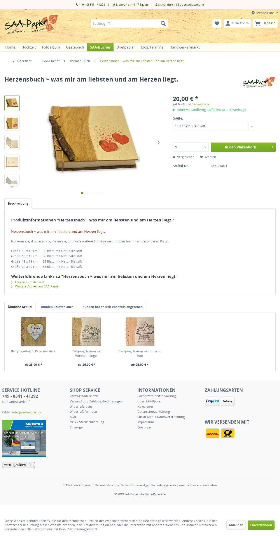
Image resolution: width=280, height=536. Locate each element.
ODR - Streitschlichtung (87, 422)
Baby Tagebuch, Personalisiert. (33, 351)
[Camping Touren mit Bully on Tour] (140, 331)
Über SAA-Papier (149, 401)
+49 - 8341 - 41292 (20, 396)
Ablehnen (236, 525)
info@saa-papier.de (26, 412)
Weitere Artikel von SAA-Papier (37, 286)
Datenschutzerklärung (153, 411)
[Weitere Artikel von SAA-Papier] (259, 83)
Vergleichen (185, 157)
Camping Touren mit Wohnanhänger (87, 353)
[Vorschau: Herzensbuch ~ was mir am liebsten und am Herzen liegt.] (12, 123)
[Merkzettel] (217, 23)
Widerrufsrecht (81, 406)
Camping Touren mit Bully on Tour (140, 353)
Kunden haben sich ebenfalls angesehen (112, 307)
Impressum (145, 422)
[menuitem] (129, 23)
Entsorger (77, 427)
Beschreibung (18, 203)
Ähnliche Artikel (20, 307)
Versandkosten (130, 485)
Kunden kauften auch (57, 307)
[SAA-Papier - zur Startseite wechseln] (31, 28)
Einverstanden (261, 525)
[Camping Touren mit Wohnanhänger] (86, 331)
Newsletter (145, 406)
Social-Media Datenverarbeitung (161, 417)
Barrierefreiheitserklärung (156, 396)
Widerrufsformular (83, 411)
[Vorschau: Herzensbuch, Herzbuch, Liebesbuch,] (12, 103)
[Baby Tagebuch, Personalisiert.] (33, 331)
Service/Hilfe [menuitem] (265, 13)
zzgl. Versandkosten (198, 104)
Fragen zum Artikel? (29, 282)
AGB (73, 417)
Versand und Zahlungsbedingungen (96, 401)
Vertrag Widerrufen (84, 396)
